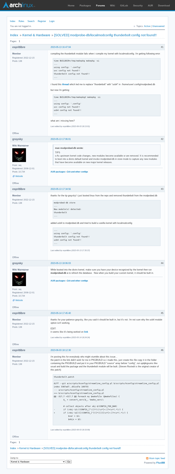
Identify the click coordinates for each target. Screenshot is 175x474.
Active (147, 26)
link (86, 332)
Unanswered (158, 26)
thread (65, 84)
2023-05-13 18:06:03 (61, 263)
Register (42, 21)
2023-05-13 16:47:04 (61, 47)
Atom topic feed (157, 458)
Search (31, 21)
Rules (21, 21)
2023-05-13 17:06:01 (61, 139)
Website (19, 176)
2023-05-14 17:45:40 (61, 313)
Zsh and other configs (77, 172)
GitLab (124, 5)
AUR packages (58, 172)
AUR (150, 5)
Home (71, 5)
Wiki (112, 5)
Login (52, 21)
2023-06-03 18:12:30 (61, 350)
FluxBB (160, 462)
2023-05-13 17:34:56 (61, 189)
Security (138, 5)
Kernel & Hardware (36, 35)
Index (12, 21)
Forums (100, 5)
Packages (85, 5)
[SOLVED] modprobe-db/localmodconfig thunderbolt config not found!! (105, 35)
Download (164, 5)
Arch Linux (19, 5)
